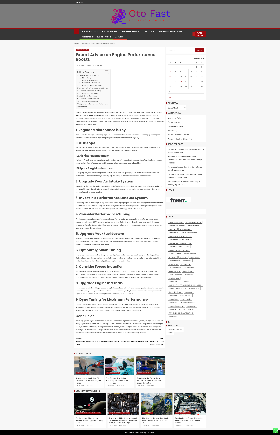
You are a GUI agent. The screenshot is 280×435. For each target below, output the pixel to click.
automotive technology (177, 226)
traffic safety (191, 306)
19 (181, 81)
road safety (189, 292)
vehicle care (173, 316)
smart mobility (186, 299)
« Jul (169, 98)
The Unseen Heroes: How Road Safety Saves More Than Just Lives (155, 420)
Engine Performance (130, 31)
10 (170, 77)
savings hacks (173, 299)
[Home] (77, 31)
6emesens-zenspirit (175, 329)
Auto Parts (172, 229)
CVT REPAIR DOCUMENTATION (180, 240)
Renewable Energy (175, 292)
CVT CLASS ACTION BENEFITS (180, 236)
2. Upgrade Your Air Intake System (90, 85)
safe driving (173, 295)
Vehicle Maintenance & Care (170, 31)
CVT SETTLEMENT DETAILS (179, 250)
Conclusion (83, 107)
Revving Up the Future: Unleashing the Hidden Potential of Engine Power (189, 420)
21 (191, 81)
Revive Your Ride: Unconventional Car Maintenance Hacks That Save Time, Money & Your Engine (185, 160)
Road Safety (149, 31)
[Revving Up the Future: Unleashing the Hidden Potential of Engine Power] (190, 404)
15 (196, 77)
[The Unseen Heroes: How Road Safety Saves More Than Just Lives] (156, 404)
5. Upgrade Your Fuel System (88, 93)
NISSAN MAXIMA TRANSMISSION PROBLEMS (185, 285)
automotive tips (193, 226)
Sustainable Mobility (188, 302)
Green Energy (188, 271)
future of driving (174, 271)
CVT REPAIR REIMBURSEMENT (180, 243)
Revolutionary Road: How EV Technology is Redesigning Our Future (89, 380)
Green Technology (175, 274)
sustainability (173, 302)
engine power (173, 264)
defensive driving (190, 253)
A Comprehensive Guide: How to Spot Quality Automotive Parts (97, 341)
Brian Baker (80, 65)
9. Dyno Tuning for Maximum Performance (93, 104)
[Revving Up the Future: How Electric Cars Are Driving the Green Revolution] (150, 365)
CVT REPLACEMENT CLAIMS (179, 246)
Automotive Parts (90, 31)
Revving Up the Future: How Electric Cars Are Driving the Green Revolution (149, 380)
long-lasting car (174, 278)
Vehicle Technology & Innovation (96, 37)
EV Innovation (189, 267)
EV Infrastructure (175, 267)
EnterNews (139, 432)
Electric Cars (195, 257)
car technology (174, 233)
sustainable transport (176, 306)
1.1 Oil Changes (87, 78)
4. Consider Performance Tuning (89, 91)
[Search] (191, 34)
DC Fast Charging (175, 253)
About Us (119, 37)
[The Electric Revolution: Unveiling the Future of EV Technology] (119, 365)
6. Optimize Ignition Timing (87, 96)
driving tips (183, 257)
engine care (187, 260)
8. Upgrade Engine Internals (88, 101)
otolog (170, 332)
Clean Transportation (189, 233)
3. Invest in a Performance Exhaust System (93, 88)
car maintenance (185, 229)
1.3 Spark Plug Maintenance (91, 83)
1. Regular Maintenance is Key (88, 75)
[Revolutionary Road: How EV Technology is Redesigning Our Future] (89, 365)
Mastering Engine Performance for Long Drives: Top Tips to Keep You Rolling (142, 341)
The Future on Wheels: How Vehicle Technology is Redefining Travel (89, 420)
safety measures (185, 295)
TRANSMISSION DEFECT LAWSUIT (181, 309)
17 (170, 81)
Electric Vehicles (109, 31)
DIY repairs (172, 257)
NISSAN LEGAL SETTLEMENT (179, 281)
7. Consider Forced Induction (88, 99)
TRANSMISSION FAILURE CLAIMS (181, 313)
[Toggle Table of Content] (105, 72)
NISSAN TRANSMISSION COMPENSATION (184, 288)
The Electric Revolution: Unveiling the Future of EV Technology (117, 380)
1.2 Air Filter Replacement (90, 80)
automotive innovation (193, 222)
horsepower (189, 274)
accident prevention (176, 222)
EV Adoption (185, 264)
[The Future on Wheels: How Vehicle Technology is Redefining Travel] (90, 404)
